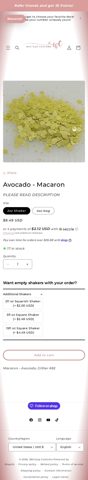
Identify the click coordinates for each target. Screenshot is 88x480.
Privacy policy (27, 464)
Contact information (58, 470)
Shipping (8, 233)
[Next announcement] (80, 18)
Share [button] (12, 173)
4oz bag (43, 211)
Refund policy (49, 464)
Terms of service (72, 464)
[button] (8, 47)
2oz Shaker (16, 211)
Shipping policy (31, 470)
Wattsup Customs (41, 459)
